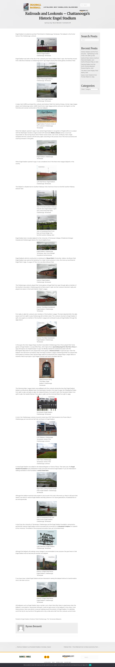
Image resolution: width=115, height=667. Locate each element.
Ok (90, 664)
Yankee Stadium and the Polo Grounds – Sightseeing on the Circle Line (89, 53)
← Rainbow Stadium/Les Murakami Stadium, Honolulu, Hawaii (33, 647)
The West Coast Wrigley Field (89, 70)
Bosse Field (50, 258)
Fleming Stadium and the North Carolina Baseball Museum (88, 66)
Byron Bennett (57, 23)
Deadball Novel (59, 662)
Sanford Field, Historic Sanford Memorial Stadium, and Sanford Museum (90, 60)
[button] (45, 657)
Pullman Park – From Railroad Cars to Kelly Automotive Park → (81, 647)
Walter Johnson (55, 132)
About (53, 662)
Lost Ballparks (47, 662)
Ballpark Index (67, 662)
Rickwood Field (54, 350)
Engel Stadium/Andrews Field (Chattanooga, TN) (35, 619)
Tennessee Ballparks (55, 619)
